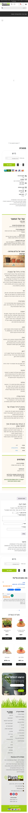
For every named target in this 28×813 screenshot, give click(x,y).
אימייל (24, 527)
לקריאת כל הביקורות (17, 589)
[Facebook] (14, 794)
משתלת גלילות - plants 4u (18, 584)
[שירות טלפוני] (12, 4)
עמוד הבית (24, 14)
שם (24, 523)
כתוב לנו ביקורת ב (11, 589)
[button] (26, 4)
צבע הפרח (22, 158)
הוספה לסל (9, 165)
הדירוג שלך (22, 512)
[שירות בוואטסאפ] (14, 4)
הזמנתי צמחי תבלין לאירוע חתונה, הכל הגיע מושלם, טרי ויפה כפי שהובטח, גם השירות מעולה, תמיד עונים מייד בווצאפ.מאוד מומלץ (14, 601)
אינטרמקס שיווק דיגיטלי (14, 806)
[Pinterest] (11, 794)
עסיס (16, 450)
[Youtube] (16, 794)
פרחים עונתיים (18, 14)
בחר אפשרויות (21, 664)
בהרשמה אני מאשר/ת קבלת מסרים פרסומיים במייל (14, 688)
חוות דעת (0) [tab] (21, 498)
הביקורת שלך (22, 515)
